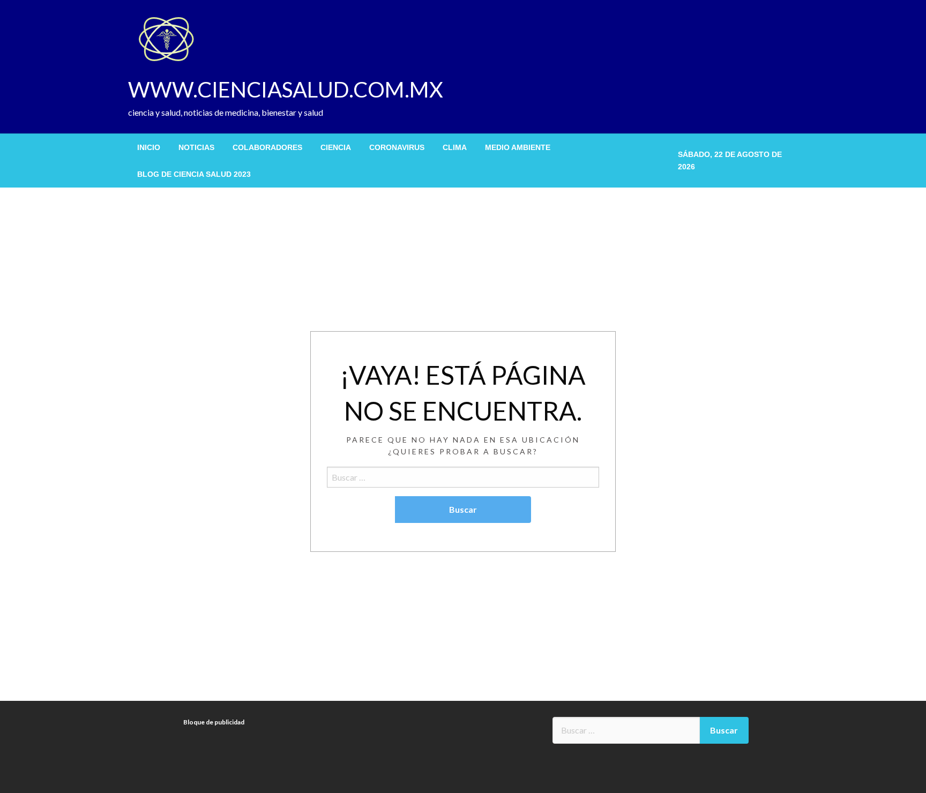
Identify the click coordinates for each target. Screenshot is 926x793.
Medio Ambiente (517, 147)
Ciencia (335, 147)
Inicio (148, 147)
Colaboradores (267, 147)
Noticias (196, 147)
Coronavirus (396, 147)
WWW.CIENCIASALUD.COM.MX (285, 89)
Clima (455, 147)
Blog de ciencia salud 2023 (194, 174)
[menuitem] (148, 147)
